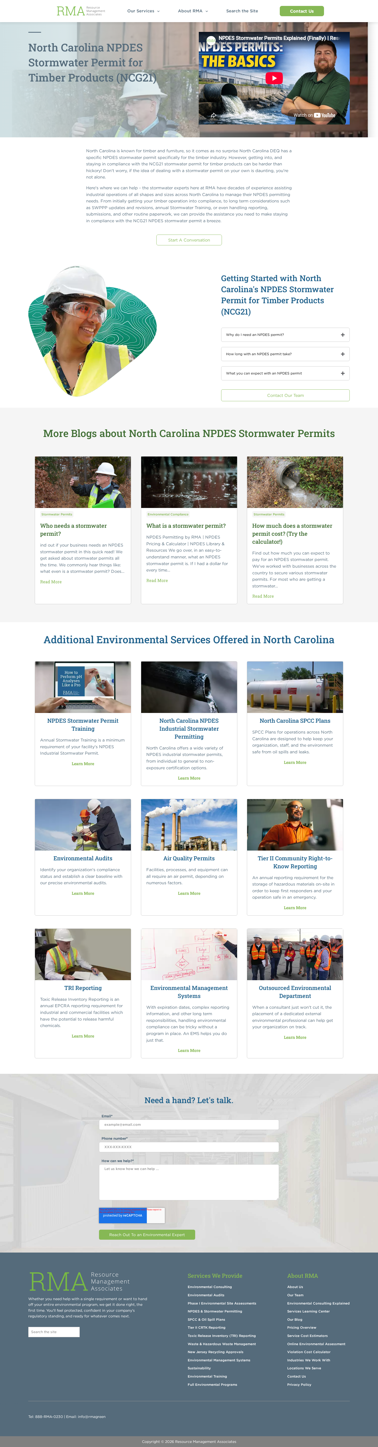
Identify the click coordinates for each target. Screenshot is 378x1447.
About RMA (191, 10)
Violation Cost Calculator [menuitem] (308, 1352)
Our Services (141, 10)
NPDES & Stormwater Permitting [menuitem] (215, 1311)
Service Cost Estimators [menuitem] (307, 1336)
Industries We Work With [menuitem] (308, 1360)
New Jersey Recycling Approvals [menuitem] (216, 1352)
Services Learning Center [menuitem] (308, 1311)
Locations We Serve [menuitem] (304, 1368)
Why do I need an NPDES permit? (255, 335)
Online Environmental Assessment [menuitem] (316, 1344)
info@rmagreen (92, 1416)
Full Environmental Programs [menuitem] (212, 1384)
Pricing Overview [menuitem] (301, 1327)
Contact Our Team (285, 395)
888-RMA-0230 (49, 1416)
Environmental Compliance (168, 514)
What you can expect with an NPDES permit (264, 373)
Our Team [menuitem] (295, 1295)
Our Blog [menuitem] (294, 1319)
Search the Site (243, 10)
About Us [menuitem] (295, 1287)
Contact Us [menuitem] (296, 1376)
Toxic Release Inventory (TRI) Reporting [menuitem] (222, 1336)
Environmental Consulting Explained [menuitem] (318, 1303)
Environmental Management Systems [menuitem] (219, 1360)
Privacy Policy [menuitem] (299, 1384)
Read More (51, 581)
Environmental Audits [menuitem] (206, 1295)
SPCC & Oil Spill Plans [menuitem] (206, 1319)
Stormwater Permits (56, 514)
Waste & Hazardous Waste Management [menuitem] (222, 1344)
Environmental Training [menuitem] (207, 1376)
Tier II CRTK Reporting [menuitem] (207, 1327)
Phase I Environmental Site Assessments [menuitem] (222, 1303)
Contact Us (302, 11)
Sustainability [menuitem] (199, 1368)
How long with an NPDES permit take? (259, 354)
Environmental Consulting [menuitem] (210, 1287)
